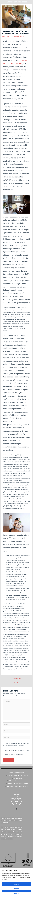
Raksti (3, 36)
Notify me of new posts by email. (14, 755)
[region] (16, 882)
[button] (16, 4)
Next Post (17, 683)
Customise (16, 888)
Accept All (16, 884)
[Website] (16, 738)
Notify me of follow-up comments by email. (17, 750)
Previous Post (17, 678)
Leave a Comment (19, 36)
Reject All (16, 893)
